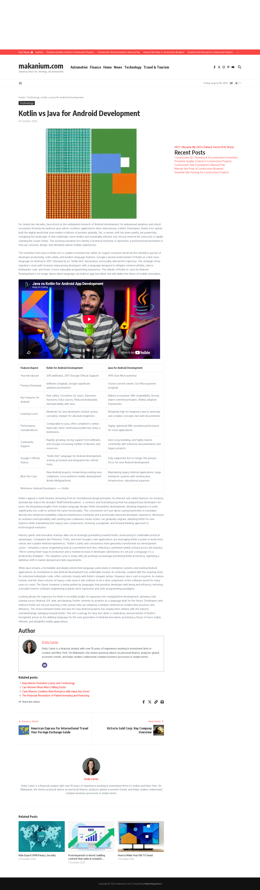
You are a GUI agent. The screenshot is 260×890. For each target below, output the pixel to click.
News (118, 67)
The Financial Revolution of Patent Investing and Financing (55, 695)
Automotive (79, 67)
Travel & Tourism (156, 67)
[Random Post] (231, 83)
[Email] (44, 665)
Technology (132, 67)
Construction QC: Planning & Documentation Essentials (206, 157)
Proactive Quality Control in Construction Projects (203, 161)
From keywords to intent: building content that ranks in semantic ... (86, 857)
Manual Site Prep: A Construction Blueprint (199, 168)
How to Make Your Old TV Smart (135, 855)
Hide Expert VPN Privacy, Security (37, 855)
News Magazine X (153, 883)
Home (107, 67)
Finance (95, 67)
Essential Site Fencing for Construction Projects (202, 172)
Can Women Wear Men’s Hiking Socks (44, 687)
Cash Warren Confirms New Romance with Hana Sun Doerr (56, 691)
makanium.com (41, 65)
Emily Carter (50, 642)
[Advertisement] (106, 24)
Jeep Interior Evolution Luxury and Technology (48, 683)
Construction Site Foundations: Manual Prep (200, 164)
